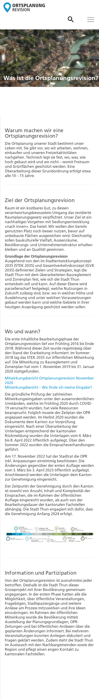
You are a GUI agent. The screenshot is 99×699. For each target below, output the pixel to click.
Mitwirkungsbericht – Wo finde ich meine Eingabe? (48, 387)
